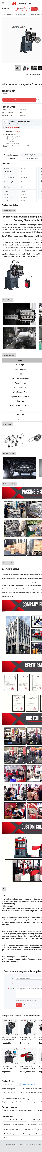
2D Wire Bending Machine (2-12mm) (29, 1089)
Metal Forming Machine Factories (14, 1124)
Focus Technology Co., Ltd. (25, 1144)
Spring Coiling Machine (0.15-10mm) (11, 1092)
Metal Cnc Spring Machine (11, 1134)
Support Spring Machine (11, 1129)
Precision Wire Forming (25, 1110)
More (3, 1137)
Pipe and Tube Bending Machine (29, 1092)
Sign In (5, 146)
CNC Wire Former (9, 1110)
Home (3, 14)
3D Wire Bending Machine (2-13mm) (11, 1089)
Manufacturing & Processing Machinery (17, 14)
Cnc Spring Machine (28, 1129)
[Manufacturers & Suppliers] (21, 3)
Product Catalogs (29, 1085)
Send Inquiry (19, 100)
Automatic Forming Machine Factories (15, 1120)
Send (18, 1005)
